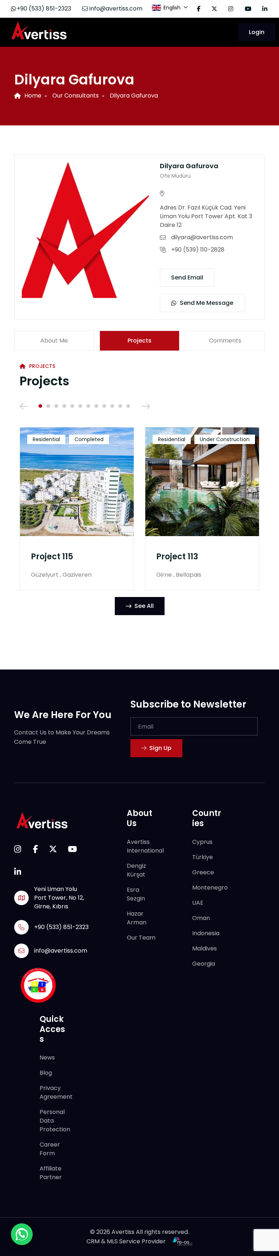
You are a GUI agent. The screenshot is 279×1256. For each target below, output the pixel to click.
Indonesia (205, 933)
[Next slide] (145, 406)
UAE (197, 902)
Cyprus (202, 841)
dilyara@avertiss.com (202, 237)
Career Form (50, 1148)
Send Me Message (206, 303)
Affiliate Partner (51, 1172)
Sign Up (160, 748)
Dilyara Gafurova (189, 165)
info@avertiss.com (115, 8)
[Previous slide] (23, 406)
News (47, 1057)
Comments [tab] (225, 340)
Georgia (203, 963)
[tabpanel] (139, 496)
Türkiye (202, 857)
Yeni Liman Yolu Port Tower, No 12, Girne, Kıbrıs (59, 898)
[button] (40, 406)
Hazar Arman (136, 917)
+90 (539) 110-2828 (198, 249)
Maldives (204, 948)
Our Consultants (75, 95)
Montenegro (210, 887)
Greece (203, 872)
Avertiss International (145, 845)
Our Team (141, 937)
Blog (46, 1073)
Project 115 (52, 556)
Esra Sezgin (136, 893)
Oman (201, 917)
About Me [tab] (54, 340)
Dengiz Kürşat (136, 869)
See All (144, 606)
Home (32, 95)
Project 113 (177, 556)
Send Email (187, 277)
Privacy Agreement (56, 1092)
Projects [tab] (139, 340)
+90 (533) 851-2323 (44, 8)
